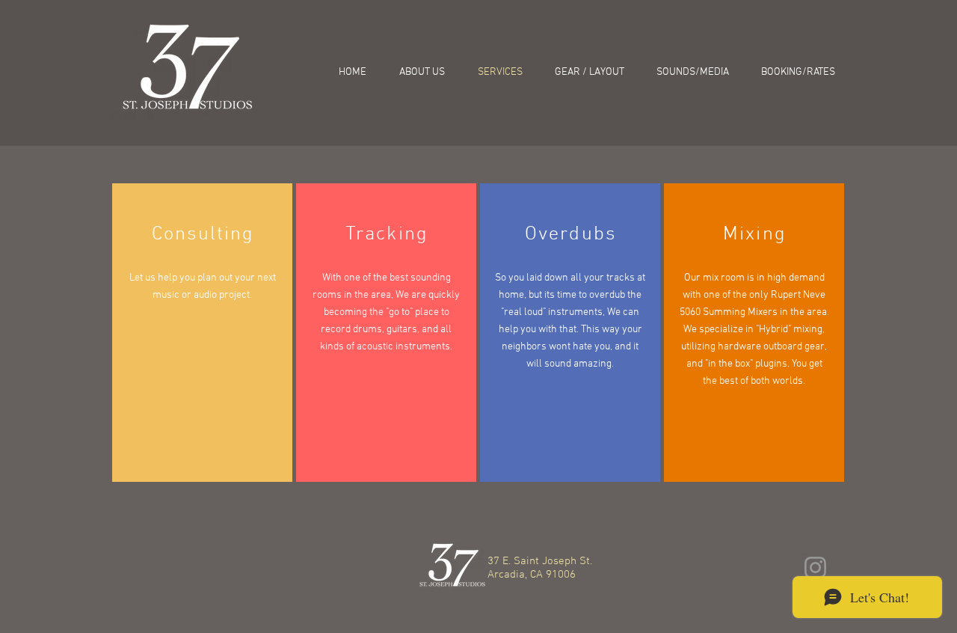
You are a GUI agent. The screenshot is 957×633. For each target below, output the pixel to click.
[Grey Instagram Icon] (815, 567)
